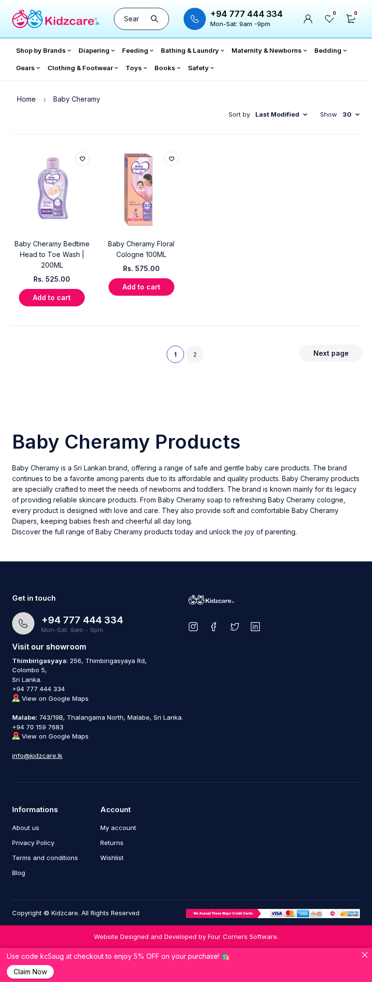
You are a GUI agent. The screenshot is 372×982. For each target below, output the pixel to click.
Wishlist (112, 857)
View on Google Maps (54, 698)
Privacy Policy (33, 842)
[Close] (364, 955)
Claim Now (30, 971)
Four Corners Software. (243, 936)
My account (118, 827)
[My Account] (308, 19)
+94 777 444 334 (246, 14)
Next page (331, 353)
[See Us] (193, 626)
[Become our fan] (213, 626)
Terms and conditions (45, 857)
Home (26, 99)
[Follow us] (234, 626)
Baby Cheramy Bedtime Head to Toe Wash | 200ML (52, 254)
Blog (18, 872)
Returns (112, 842)
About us (25, 827)
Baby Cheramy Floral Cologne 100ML (141, 249)
